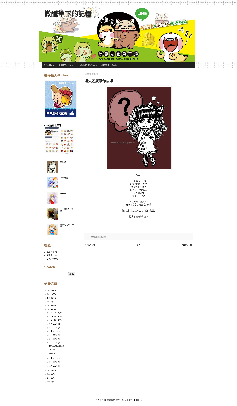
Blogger (137, 400)
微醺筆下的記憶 (68, 14)
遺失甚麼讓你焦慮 (57, 346)
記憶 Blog (49, 65)
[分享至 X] (98, 236)
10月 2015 (54, 320)
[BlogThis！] (95, 236)
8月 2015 (53, 328)
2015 (49, 309)
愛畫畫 (50, 255)
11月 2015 (54, 316)
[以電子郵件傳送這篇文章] (92, 236)
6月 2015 (53, 335)
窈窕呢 (63, 162)
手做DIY (50, 259)
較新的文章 (90, 245)
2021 (49, 294)
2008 (49, 378)
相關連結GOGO (109, 65)
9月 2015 (53, 324)
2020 (49, 298)
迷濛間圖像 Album (88, 65)
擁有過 (63, 193)
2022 (49, 290)
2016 (49, 305)
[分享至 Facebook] (101, 236)
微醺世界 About (66, 65)
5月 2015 (53, 339)
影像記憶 (50, 252)
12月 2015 (54, 313)
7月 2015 (53, 331)
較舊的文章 (187, 245)
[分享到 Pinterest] (104, 236)
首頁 (139, 245)
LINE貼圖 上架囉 (52, 125)
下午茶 (52, 350)
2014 (49, 370)
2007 (49, 382)
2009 (49, 374)
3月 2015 (53, 358)
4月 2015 (53, 343)
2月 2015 (53, 362)
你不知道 (64, 178)
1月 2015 (53, 366)
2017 (49, 302)
